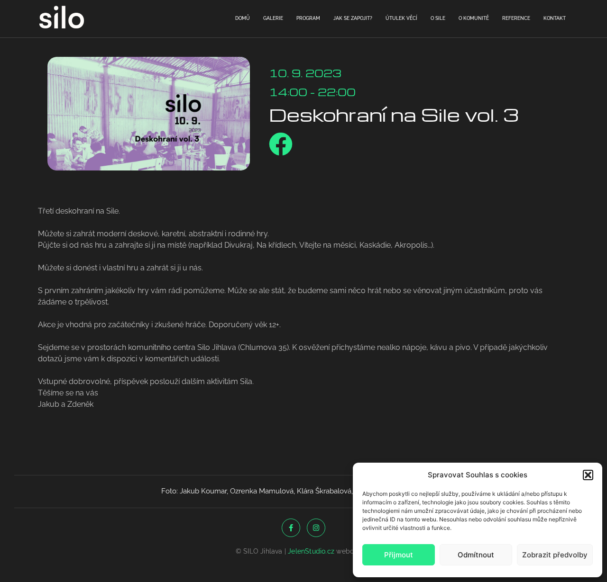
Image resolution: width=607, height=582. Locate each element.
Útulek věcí (401, 18)
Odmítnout (476, 554)
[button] (588, 475)
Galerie (273, 18)
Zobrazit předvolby (555, 554)
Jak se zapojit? (352, 18)
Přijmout (398, 554)
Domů (242, 18)
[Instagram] (316, 528)
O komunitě (474, 18)
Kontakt (554, 18)
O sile (438, 18)
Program (308, 18)
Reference (516, 18)
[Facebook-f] (291, 528)
